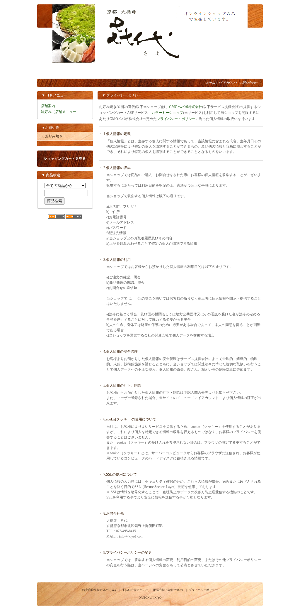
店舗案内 (48, 106)
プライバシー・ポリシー (176, 119)
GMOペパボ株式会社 (185, 107)
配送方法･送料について (168, 590)
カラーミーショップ (167, 113)
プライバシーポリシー (203, 590)
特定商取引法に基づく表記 (99, 590)
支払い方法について (135, 590)
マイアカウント (227, 82)
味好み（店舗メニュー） (60, 112)
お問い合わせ (249, 82)
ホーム (210, 82)
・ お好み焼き (52, 136)
